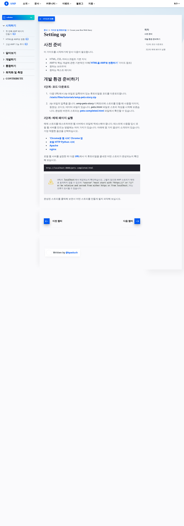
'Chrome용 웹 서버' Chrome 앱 (66, 138)
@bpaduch (72, 252)
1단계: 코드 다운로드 (154, 44)
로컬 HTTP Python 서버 (62, 141)
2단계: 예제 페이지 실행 (155, 49)
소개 (25, 3)
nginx (53, 149)
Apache (54, 145)
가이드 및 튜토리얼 (59, 30)
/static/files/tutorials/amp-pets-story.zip (73, 97)
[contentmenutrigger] (161, 30)
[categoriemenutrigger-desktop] (46, 18)
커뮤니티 (50, 3)
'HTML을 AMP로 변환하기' (104, 62)
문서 (36, 3)
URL (77, 156)
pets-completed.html (92, 110)
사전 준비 (148, 34)
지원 (90, 3)
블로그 (79, 3)
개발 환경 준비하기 (152, 39)
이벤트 (65, 3)
